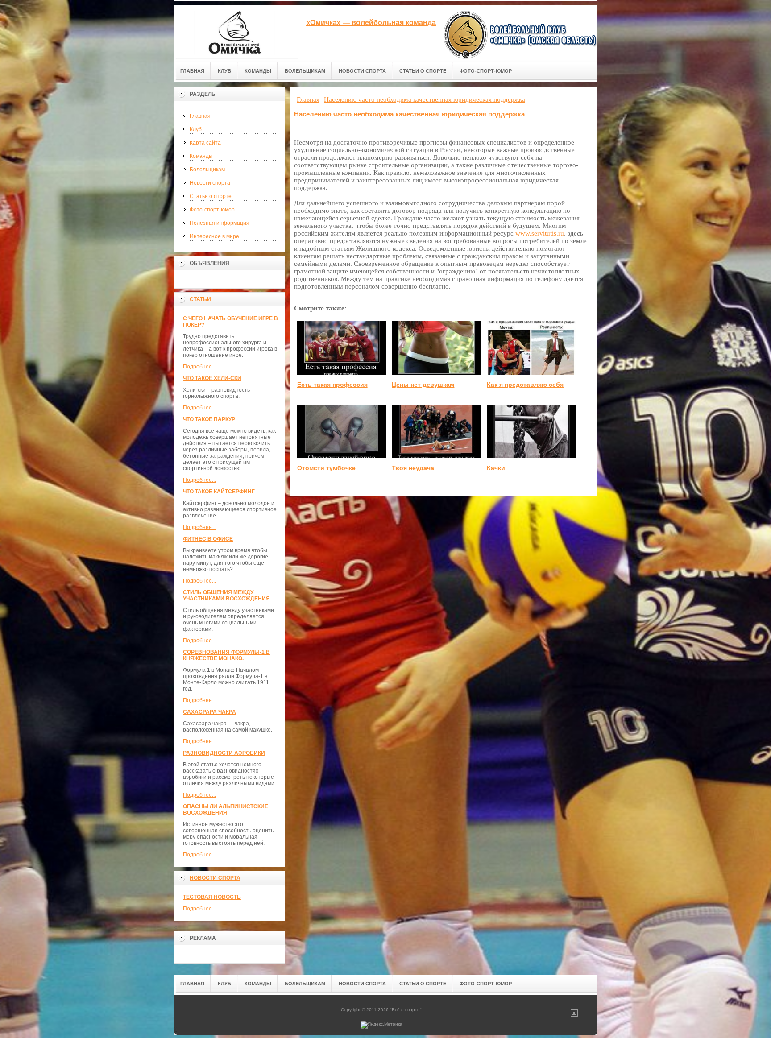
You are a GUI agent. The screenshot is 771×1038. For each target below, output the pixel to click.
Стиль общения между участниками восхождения (226, 595)
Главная (200, 116)
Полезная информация (219, 223)
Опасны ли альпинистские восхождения (225, 809)
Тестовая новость (212, 897)
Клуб (196, 129)
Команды (201, 156)
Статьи (200, 299)
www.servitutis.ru (539, 233)
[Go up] (574, 1015)
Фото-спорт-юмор (212, 210)
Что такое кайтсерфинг (219, 491)
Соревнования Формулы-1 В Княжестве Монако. (226, 655)
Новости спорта (210, 183)
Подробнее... (199, 367)
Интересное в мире (214, 236)
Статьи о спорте (211, 196)
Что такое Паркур (209, 419)
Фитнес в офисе (208, 539)
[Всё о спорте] (236, 31)
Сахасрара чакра (209, 712)
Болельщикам (207, 169)
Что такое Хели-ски (212, 378)
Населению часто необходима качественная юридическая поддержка (409, 114)
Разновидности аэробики (224, 753)
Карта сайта (205, 143)
